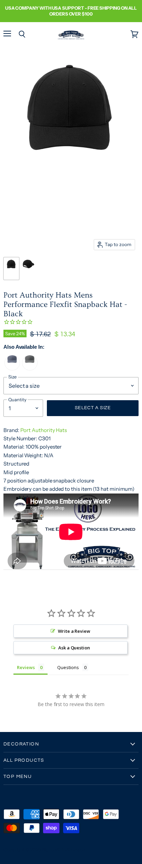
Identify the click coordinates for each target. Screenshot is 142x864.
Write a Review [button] (74, 631)
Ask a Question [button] (74, 648)
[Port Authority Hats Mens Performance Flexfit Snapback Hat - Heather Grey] (30, 368)
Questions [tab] (68, 667)
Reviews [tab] (26, 667)
